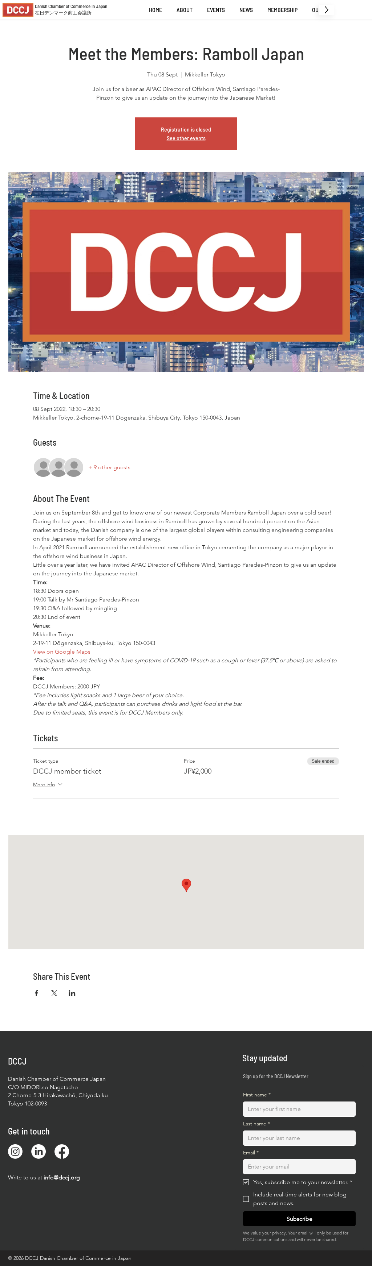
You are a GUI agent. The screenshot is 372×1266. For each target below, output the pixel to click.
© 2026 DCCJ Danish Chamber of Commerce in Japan (70, 1258)
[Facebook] (61, 1151)
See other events (186, 137)
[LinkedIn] (38, 1151)
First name (257, 1094)
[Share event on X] (54, 993)
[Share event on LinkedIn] (72, 993)
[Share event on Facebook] (36, 993)
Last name (256, 1123)
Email (251, 1152)
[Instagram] (15, 1151)
